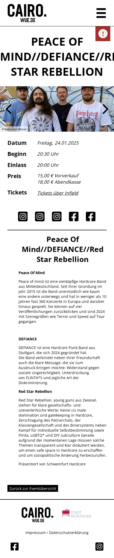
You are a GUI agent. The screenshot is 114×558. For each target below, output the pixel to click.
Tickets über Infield (57, 193)
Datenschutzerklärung (69, 532)
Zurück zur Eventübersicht (32, 488)
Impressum (35, 532)
